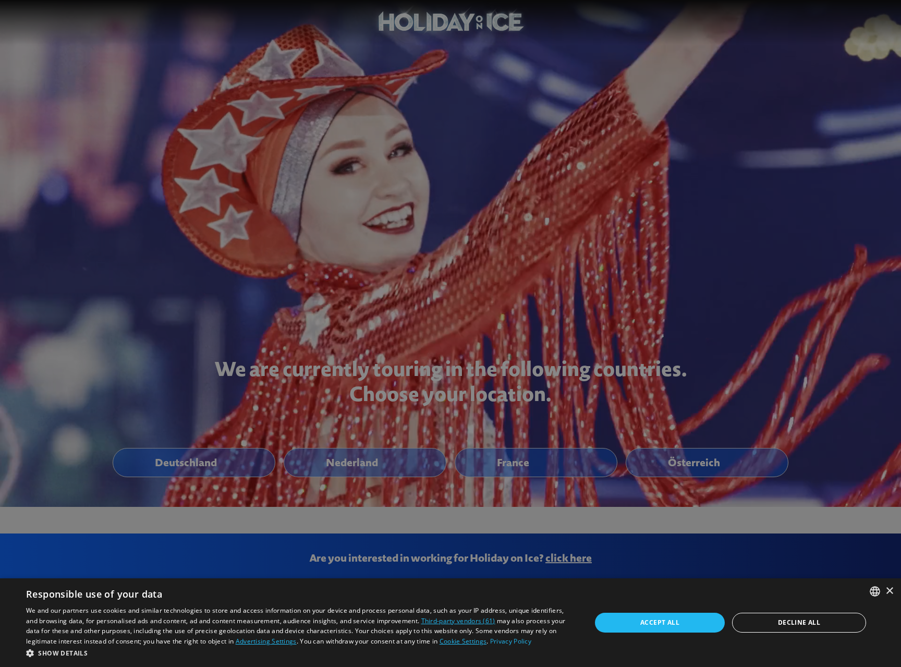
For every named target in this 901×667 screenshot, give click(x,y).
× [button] (889, 591)
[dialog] (450, 622)
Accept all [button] (659, 622)
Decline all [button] (799, 622)
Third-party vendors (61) (458, 620)
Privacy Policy (510, 641)
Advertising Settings (266, 641)
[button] (300, 653)
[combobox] (875, 591)
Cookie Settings (463, 641)
